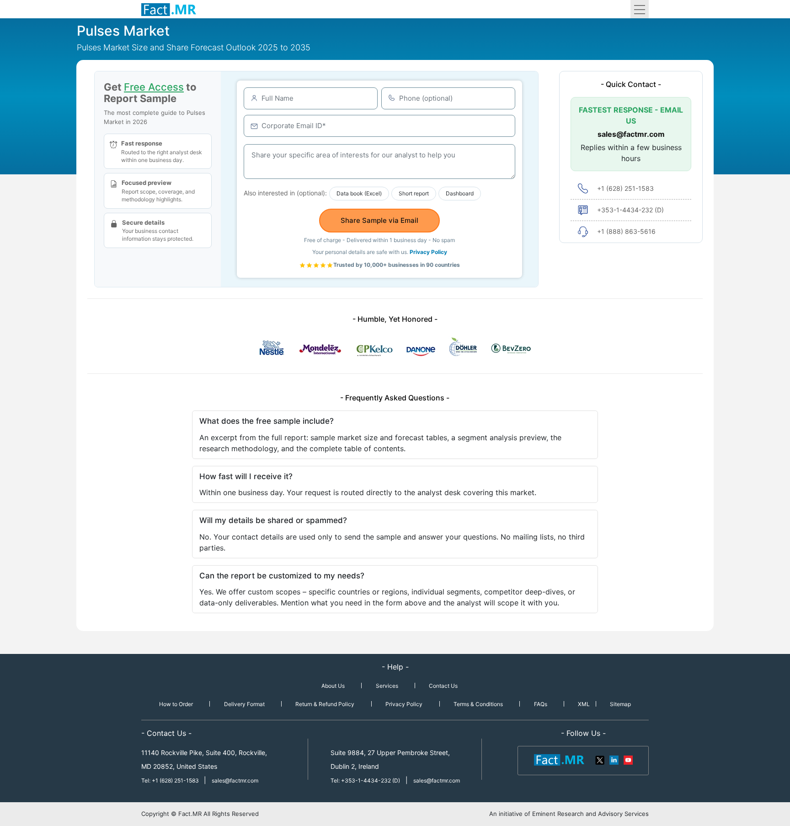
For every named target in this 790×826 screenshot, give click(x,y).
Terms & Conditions (478, 704)
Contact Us (443, 685)
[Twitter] (600, 759)
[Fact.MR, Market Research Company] (168, 9)
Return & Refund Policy (324, 704)
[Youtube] (628, 759)
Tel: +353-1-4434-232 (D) (365, 780)
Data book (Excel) (359, 193)
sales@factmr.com (631, 134)
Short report (414, 193)
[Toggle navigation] (639, 9)
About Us (333, 685)
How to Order (176, 704)
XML (584, 704)
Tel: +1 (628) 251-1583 (170, 780)
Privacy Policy (428, 251)
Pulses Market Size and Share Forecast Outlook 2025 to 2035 (193, 47)
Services (387, 685)
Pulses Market (123, 30)
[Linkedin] (614, 759)
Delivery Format (244, 704)
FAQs (540, 704)
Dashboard (460, 193)
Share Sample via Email (379, 220)
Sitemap (620, 704)
